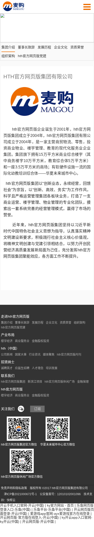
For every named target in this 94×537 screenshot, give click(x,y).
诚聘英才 (7, 368)
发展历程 (44, 47)
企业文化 (60, 47)
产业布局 (7, 335)
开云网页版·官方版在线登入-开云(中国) (29, 517)
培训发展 (51, 368)
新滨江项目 (35, 381)
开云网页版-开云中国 (38, 521)
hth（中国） (10, 348)
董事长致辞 (26, 47)
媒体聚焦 (48, 354)
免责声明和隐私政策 (14, 488)
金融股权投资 (40, 341)
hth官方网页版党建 (32, 56)
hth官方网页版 (12, 389)
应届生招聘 (22, 368)
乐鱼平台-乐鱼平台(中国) (52, 509)
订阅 (37, 409)
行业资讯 (34, 354)
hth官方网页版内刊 (69, 354)
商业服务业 (22, 341)
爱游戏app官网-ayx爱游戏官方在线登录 (60, 513)
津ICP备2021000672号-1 (20, 494)
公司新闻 (7, 354)
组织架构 (8, 56)
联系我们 (7, 376)
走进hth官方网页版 (15, 316)
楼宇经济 (7, 341)
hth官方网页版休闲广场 (60, 381)
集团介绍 (8, 47)
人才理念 (37, 368)
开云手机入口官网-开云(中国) (22, 505)
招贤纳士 (7, 362)
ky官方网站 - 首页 (60, 505)
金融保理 (83, 381)
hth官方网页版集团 (13, 381)
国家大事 (21, 354)
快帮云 (11, 500)
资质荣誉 (77, 47)
